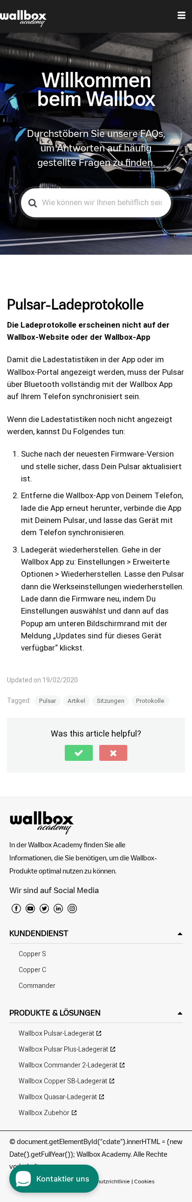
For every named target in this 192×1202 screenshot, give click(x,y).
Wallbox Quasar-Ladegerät (58, 1097)
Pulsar (47, 700)
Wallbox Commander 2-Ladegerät (68, 1065)
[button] (79, 753)
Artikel (76, 700)
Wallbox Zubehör (44, 1113)
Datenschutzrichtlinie (103, 1181)
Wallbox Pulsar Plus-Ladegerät (63, 1049)
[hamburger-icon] (181, 16)
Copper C (32, 970)
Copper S (32, 954)
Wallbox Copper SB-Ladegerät (63, 1081)
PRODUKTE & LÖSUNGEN (55, 1012)
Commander (37, 986)
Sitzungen (110, 700)
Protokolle (150, 700)
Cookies (144, 1181)
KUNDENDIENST (39, 933)
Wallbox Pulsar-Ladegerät (56, 1033)
